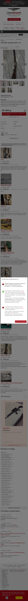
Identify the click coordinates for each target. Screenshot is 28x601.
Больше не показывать (21, 321)
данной (22, 308)
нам (11, 312)
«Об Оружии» (21, 292)
